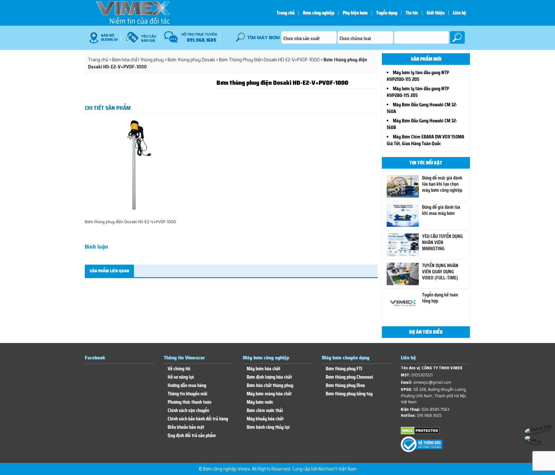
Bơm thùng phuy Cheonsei (349, 377)
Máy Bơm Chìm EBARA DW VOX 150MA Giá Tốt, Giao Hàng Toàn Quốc (425, 140)
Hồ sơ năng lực (181, 377)
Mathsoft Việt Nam (337, 469)
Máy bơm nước (260, 402)
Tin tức (412, 12)
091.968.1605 (429, 415)
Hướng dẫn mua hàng (187, 385)
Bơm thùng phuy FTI (344, 368)
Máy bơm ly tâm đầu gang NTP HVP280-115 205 (418, 92)
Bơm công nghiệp (318, 12)
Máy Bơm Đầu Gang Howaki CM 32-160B (422, 124)
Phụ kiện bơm (355, 12)
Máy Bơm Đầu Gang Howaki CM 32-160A (422, 108)
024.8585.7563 (435, 409)
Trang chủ (286, 12)
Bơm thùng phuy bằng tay (349, 394)
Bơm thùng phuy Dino (345, 385)
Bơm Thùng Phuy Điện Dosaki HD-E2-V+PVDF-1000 (269, 60)
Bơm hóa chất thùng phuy (138, 60)
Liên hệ (459, 12)
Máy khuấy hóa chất (265, 419)
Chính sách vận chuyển (188, 410)
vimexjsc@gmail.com (432, 382)
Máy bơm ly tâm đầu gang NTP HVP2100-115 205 (418, 76)
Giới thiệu (436, 12)
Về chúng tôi (179, 368)
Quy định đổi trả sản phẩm (192, 435)
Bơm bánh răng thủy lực (268, 427)
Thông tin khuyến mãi (187, 394)
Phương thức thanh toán (189, 402)
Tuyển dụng (386, 12)
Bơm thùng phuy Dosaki (191, 60)
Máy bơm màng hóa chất (269, 394)
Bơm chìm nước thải (265, 410)
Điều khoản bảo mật (186, 427)
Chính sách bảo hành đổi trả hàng (198, 419)
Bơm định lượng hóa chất (269, 377)
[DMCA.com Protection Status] (420, 433)
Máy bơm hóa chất (263, 368)
